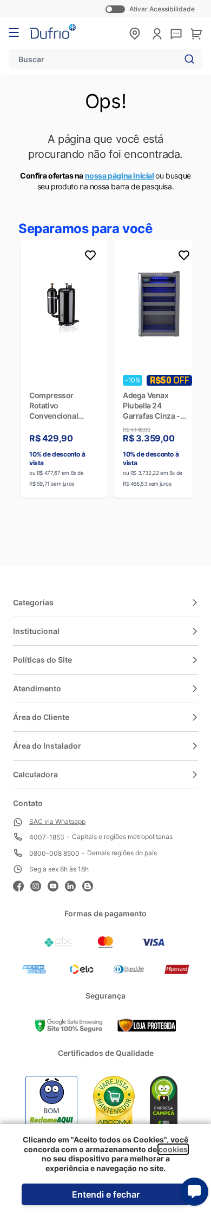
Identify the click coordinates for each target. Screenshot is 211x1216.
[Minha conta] (157, 33)
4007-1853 (46, 837)
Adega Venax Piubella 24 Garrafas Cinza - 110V (151, 406)
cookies (173, 1149)
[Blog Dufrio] (91, 885)
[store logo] (53, 31)
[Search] (187, 59)
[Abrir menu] (14, 32)
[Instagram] (39, 885)
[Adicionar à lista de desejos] (90, 257)
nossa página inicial (119, 175)
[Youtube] (56, 885)
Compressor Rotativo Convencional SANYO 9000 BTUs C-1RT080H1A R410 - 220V (63, 406)
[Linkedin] (73, 885)
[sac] (176, 34)
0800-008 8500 (54, 853)
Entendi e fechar (106, 1194)
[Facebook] (21, 885)
